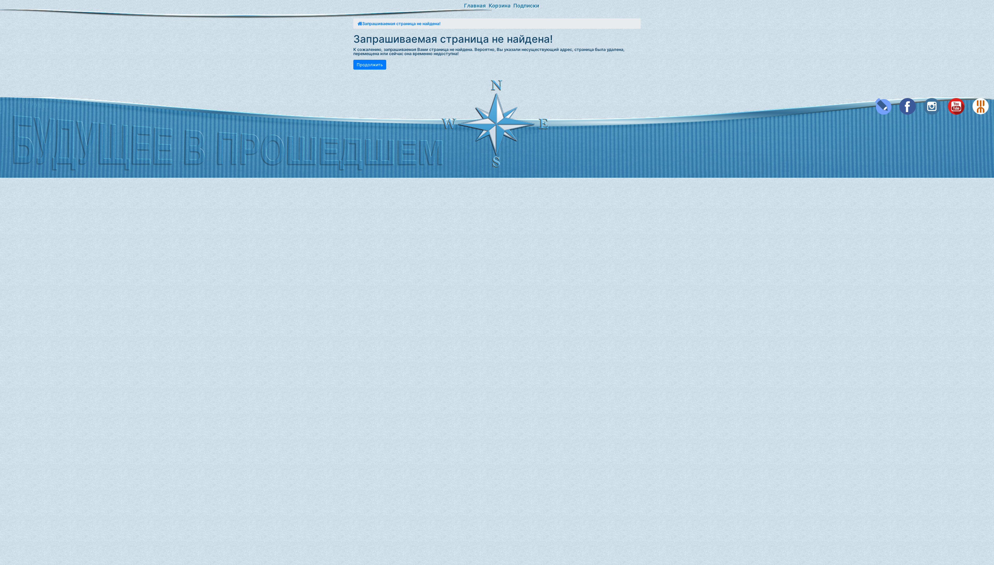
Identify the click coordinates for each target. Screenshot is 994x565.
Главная (475, 6)
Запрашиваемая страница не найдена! (401, 23)
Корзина (500, 6)
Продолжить (370, 64)
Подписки (526, 6)
